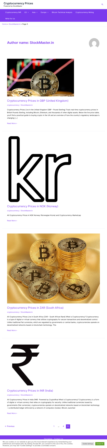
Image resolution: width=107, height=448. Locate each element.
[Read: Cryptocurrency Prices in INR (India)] (26, 365)
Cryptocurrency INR (13, 12)
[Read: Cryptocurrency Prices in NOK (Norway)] (40, 169)
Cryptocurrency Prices (18, 3)
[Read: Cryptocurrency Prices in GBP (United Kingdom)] (40, 77)
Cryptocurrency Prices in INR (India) (30, 390)
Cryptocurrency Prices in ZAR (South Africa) (35, 307)
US (25, 12)
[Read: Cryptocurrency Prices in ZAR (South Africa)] (53, 268)
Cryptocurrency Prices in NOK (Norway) (32, 206)
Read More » (12, 123)
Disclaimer (48, 439)
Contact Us (58, 439)
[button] (102, 4)
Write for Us (10, 19)
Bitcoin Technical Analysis (62, 12)
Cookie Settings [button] (88, 444)
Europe (43, 12)
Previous (9, 426)
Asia (33, 12)
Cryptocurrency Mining (85, 12)
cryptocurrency (13, 105)
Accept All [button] (100, 444)
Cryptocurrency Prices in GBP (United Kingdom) (37, 100)
